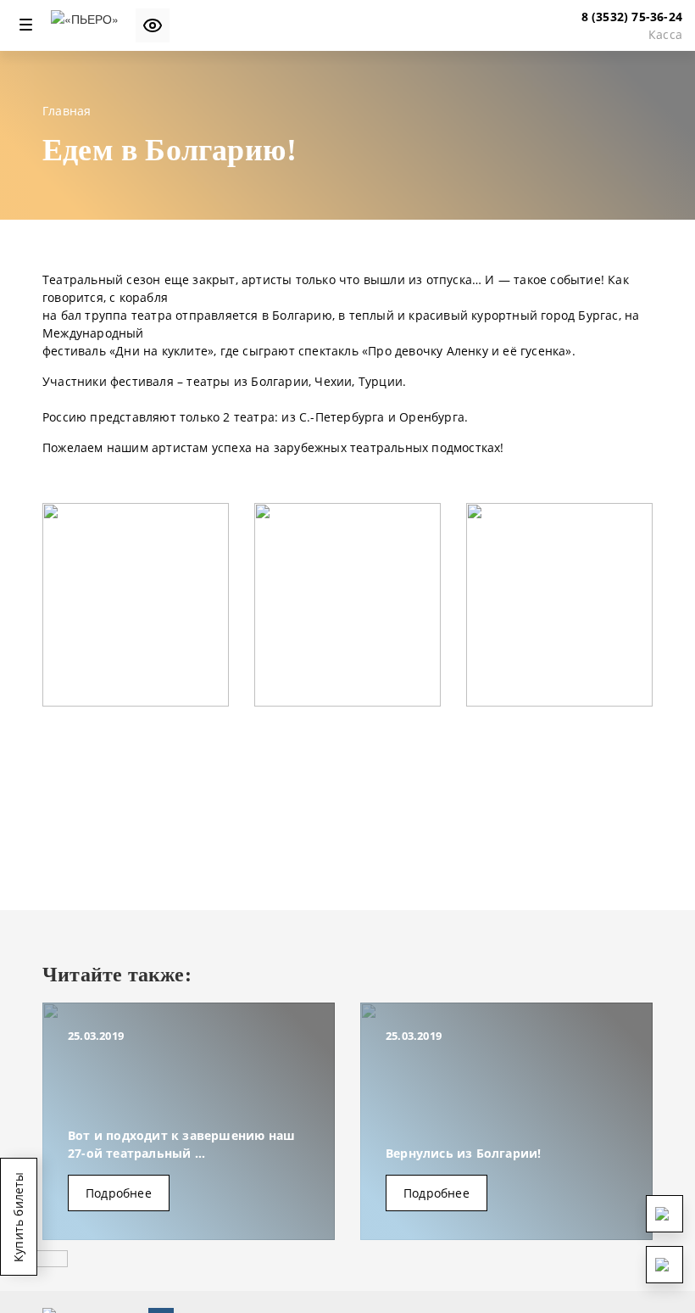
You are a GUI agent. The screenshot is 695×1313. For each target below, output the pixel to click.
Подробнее (119, 1193)
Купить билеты (18, 1216)
